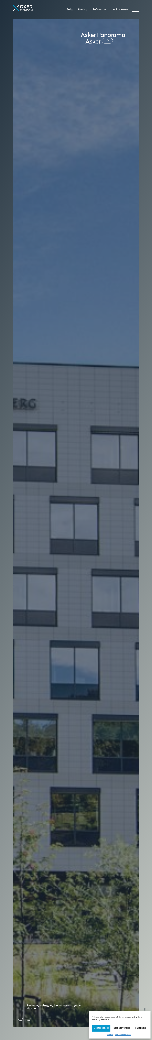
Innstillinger (140, 1028)
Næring (82, 9)
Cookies (110, 1035)
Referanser (99, 9)
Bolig (69, 9)
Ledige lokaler (120, 9)
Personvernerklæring (123, 1035)
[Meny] (133, 9)
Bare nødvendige (122, 1028)
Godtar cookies (101, 1028)
